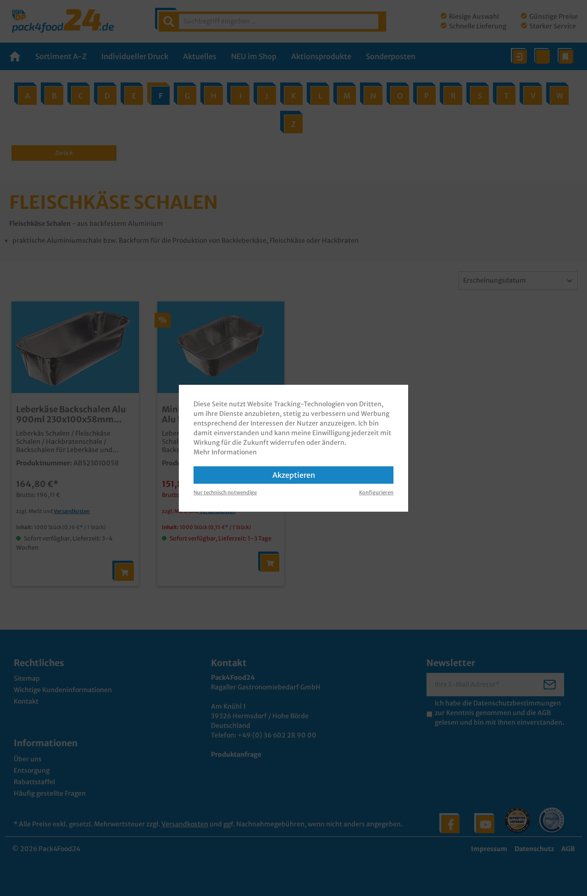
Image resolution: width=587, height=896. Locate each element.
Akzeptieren (293, 475)
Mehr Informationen (225, 452)
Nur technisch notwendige (225, 492)
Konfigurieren (376, 492)
